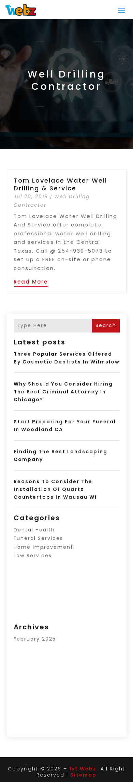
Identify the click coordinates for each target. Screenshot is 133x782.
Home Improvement (43, 547)
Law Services (33, 555)
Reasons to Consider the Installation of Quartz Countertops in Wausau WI (55, 489)
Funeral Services (38, 538)
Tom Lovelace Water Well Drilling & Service (61, 184)
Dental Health (34, 529)
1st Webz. (84, 768)
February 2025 (35, 638)
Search (105, 325)
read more (31, 281)
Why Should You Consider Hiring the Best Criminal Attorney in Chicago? (63, 391)
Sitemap (83, 774)
